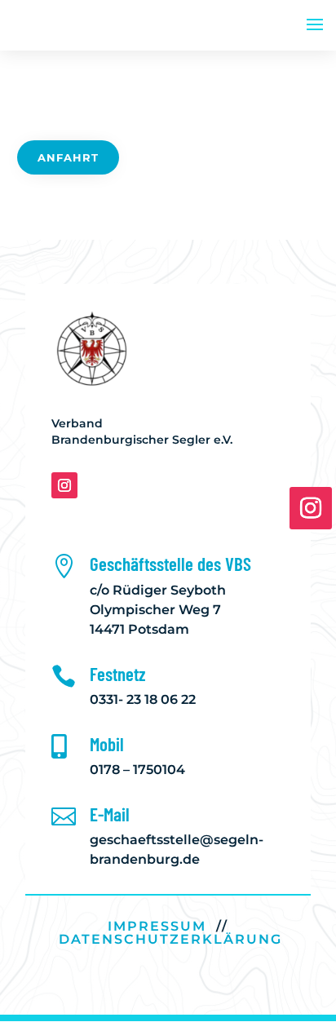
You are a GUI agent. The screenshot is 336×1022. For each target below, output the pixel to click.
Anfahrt (68, 157)
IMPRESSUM (157, 926)
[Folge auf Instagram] (64, 485)
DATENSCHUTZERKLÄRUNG (170, 939)
